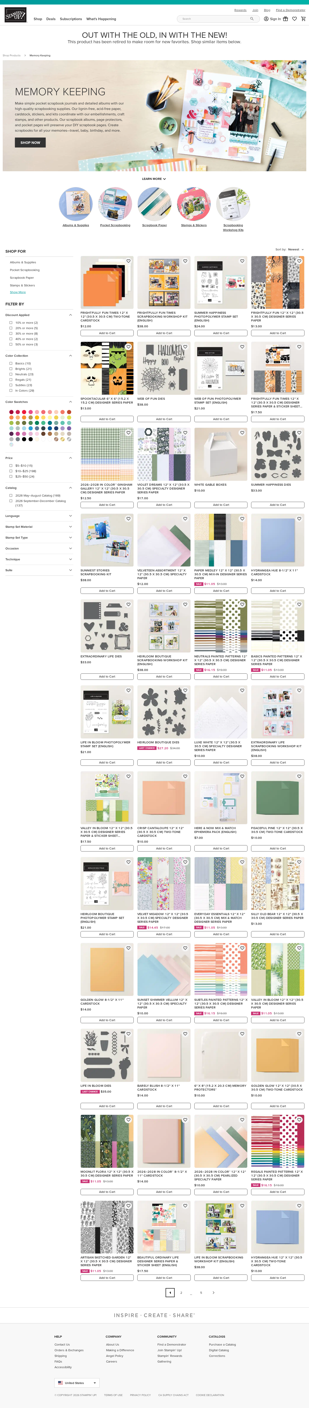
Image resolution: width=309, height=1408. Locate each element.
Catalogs (217, 1336)
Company (113, 1336)
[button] (285, 18)
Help (58, 1336)
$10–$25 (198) (25, 471)
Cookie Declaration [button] (210, 1395)
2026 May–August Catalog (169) (37, 495)
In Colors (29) (24, 390)
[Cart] (303, 18)
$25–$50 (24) (24, 476)
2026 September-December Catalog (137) (40, 503)
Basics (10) (23, 363)
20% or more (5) (26, 328)
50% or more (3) (26, 344)
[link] (294, 18)
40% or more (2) (26, 339)
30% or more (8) (26, 333)
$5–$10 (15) (24, 465)
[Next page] (213, 1292)
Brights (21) (23, 369)
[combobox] (218, 19)
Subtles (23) (23, 385)
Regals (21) (23, 379)
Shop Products (12, 55)
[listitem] (39, 262)
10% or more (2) (26, 322)
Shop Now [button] (30, 142)
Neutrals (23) (24, 374)
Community (167, 1336)
